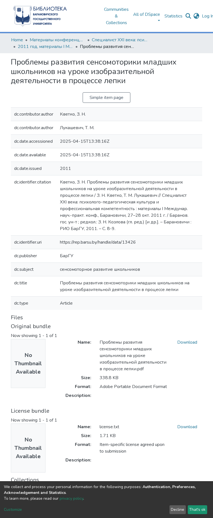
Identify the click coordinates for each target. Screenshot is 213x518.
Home (17, 40)
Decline (177, 509)
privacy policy (71, 498)
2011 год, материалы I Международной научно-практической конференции (45, 47)
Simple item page (106, 98)
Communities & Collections (116, 16)
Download (187, 342)
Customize (13, 509)
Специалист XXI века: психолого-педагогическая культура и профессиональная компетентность (119, 40)
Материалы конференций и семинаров (57, 40)
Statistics (173, 16)
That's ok (197, 509)
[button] (196, 16)
